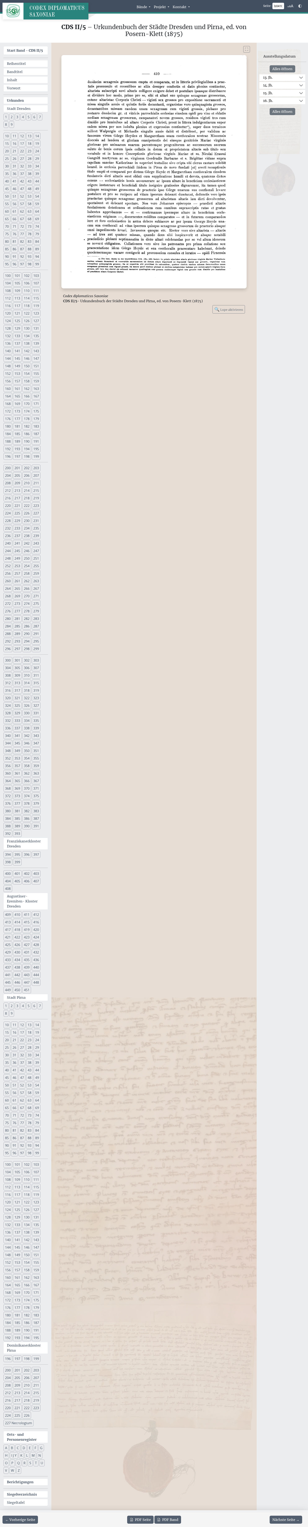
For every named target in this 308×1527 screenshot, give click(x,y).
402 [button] (27, 873)
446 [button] (17, 982)
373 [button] (17, 796)
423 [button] (27, 937)
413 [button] (8, 922)
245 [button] (17, 551)
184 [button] (8, 434)
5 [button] (29, 117)
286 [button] (27, 626)
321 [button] (17, 698)
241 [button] (17, 543)
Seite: (267, 6)
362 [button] (27, 773)
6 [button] (34, 117)
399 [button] (17, 862)
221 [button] (17, 505)
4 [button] (23, 117)
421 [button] (8, 937)
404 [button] (8, 881)
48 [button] (29, 188)
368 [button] (8, 788)
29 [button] (37, 158)
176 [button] (8, 418)
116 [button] (8, 305)
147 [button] (36, 358)
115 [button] (36, 298)
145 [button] (17, 358)
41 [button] (14, 181)
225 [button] (17, 513)
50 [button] (7, 196)
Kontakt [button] (180, 7)
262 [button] (27, 581)
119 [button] (36, 305)
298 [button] (27, 649)
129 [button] (17, 328)
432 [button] (36, 952)
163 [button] (36, 388)
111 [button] (36, 290)
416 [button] (36, 922)
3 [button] (17, 117)
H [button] (6, 1455)
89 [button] (37, 249)
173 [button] (17, 411)
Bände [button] (142, 7)
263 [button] (36, 581)
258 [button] (27, 573)
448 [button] (36, 982)
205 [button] (17, 475)
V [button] (6, 1470)
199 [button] (36, 456)
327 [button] (36, 705)
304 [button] (8, 668)
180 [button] (8, 426)
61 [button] (14, 211)
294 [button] (27, 641)
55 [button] (7, 204)
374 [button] (27, 796)
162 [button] (27, 388)
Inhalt (12, 80)
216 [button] (8, 498)
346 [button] (27, 743)
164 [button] (8, 396)
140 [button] (8, 351)
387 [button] (36, 818)
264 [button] (8, 588)
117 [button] (17, 305)
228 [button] (8, 520)
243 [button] (36, 543)
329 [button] (17, 713)
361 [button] (17, 773)
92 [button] (22, 256)
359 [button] (36, 766)
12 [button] (22, 136)
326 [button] (27, 705)
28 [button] (29, 158)
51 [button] (14, 196)
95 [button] (7, 264)
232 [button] (8, 528)
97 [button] (22, 264)
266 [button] (27, 588)
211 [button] (36, 483)
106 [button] (27, 283)
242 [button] (27, 543)
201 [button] (17, 468)
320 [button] (8, 698)
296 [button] (8, 649)
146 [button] (27, 358)
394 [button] (8, 854)
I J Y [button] (14, 1455)
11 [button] (14, 136)
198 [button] (27, 456)
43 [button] (29, 181)
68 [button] (29, 219)
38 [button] (29, 173)
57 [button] (22, 204)
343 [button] (36, 735)
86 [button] (14, 249)
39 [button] (37, 173)
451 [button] (27, 990)
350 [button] (27, 750)
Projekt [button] (160, 7)
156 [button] (8, 381)
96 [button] (14, 264)
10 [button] (7, 136)
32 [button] (22, 166)
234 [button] (27, 528)
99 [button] (37, 264)
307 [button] (36, 668)
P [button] (12, 1463)
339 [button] (36, 728)
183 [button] (36, 426)
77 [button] (22, 234)
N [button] (39, 1455)
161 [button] (17, 388)
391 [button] (36, 826)
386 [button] (27, 818)
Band (170, 1520)
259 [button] (36, 573)
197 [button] (17, 456)
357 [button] (17, 766)
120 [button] (8, 313)
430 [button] (17, 952)
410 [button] (17, 914)
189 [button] (17, 441)
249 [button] (17, 558)
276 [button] (8, 611)
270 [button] (27, 596)
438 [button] (17, 967)
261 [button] (17, 581)
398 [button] (8, 862)
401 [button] (17, 873)
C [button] (18, 1448)
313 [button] (17, 683)
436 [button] (36, 960)
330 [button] (27, 713)
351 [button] (36, 750)
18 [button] (29, 143)
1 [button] (6, 117)
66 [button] (14, 219)
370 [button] (27, 788)
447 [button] (27, 982)
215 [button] (36, 490)
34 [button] (37, 166)
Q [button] (18, 1463)
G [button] (41, 1448)
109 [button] (17, 290)
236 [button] (8, 535)
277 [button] (17, 611)
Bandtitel (14, 72)
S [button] (30, 1463)
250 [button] (27, 558)
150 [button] (27, 366)
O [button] (6, 1463)
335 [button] (36, 720)
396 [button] (27, 854)
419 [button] (27, 929)
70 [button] (7, 226)
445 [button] (8, 982)
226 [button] (27, 513)
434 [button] (17, 960)
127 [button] (36, 321)
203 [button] (36, 468)
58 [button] (29, 204)
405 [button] (17, 881)
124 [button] (8, 321)
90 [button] (7, 256)
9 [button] (12, 124)
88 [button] (29, 249)
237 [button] (17, 535)
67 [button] (22, 219)
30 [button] (7, 166)
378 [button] (27, 803)
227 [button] (36, 513)
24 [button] (37, 151)
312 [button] (8, 683)
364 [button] (8, 781)
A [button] (6, 1448)
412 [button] (36, 914)
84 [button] (37, 241)
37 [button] (22, 173)
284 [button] (8, 626)
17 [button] (22, 143)
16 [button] (14, 143)
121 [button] (17, 313)
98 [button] (29, 264)
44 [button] (37, 181)
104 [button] (8, 283)
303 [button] (36, 660)
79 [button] (37, 234)
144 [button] (8, 358)
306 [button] (27, 668)
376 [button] (8, 803)
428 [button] (36, 944)
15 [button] (7, 143)
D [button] (24, 1448)
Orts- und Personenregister (22, 1437)
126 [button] (27, 321)
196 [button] (8, 456)
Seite (143, 1520)
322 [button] (27, 698)
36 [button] (14, 173)
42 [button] (22, 181)
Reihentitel (16, 64)
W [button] (12, 1470)
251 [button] (36, 558)
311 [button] (36, 675)
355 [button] (36, 758)
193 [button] (17, 449)
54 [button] (37, 196)
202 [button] (27, 468)
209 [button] (17, 483)
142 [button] (27, 351)
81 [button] (14, 241)
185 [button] (17, 434)
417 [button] (8, 929)
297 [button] (17, 649)
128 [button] (8, 328)
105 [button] (17, 283)
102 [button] (27, 275)
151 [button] (36, 366)
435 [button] (27, 960)
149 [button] (17, 366)
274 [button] (27, 603)
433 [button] (8, 960)
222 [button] (27, 505)
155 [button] (36, 373)
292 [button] (8, 641)
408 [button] (8, 888)
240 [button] (8, 543)
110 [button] (27, 290)
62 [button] (22, 211)
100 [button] (8, 275)
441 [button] (8, 975)
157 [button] (17, 381)
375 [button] (36, 796)
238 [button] (27, 535)
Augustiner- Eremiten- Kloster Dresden (22, 901)
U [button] (42, 1463)
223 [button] (36, 505)
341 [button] (17, 735)
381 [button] (17, 811)
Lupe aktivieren (228, 309)
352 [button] (8, 758)
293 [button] (17, 641)
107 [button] (36, 283)
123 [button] (36, 313)
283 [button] (36, 618)
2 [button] (12, 117)
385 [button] (17, 818)
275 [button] (36, 603)
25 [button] (7, 158)
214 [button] (27, 490)
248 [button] (8, 558)
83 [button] (29, 241)
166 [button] (27, 396)
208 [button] (8, 483)
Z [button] (19, 1470)
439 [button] (27, 967)
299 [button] (36, 649)
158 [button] (27, 381)
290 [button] (27, 633)
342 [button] (27, 735)
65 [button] (7, 219)
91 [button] (14, 256)
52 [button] (22, 196)
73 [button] (29, 226)
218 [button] (27, 498)
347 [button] (36, 743)
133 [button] (17, 336)
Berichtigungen (20, 1482)
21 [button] (14, 151)
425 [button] (8, 944)
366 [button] (27, 781)
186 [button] (27, 434)
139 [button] (36, 343)
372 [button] (8, 796)
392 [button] (8, 833)
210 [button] (27, 483)
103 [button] (36, 275)
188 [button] (8, 441)
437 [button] (8, 967)
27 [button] (22, 158)
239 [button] (36, 535)
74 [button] (37, 226)
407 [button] (36, 881)
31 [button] (14, 166)
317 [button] (17, 690)
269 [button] (17, 596)
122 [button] (27, 313)
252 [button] (8, 566)
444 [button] (36, 975)
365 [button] (17, 781)
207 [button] (36, 475)
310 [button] (27, 675)
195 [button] (36, 449)
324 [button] (8, 705)
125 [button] (17, 321)
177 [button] (17, 418)
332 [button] (8, 720)
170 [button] (27, 403)
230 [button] (27, 520)
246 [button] (27, 551)
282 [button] (27, 618)
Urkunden (15, 100)
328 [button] (8, 713)
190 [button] (27, 441)
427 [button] (27, 944)
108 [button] (8, 290)
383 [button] (36, 811)
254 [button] (27, 566)
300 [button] (8, 660)
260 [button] (8, 581)
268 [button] (8, 596)
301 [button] (17, 660)
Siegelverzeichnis (22, 1494)
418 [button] (17, 929)
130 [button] (27, 328)
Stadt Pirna (16, 997)
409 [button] (8, 914)
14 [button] (37, 136)
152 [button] (8, 373)
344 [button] (8, 743)
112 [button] (8, 298)
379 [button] (36, 803)
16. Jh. (268, 101)
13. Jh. (268, 77)
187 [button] (36, 434)
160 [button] (8, 388)
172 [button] (8, 411)
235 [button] (36, 528)
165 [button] (17, 396)
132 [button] (8, 336)
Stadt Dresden (19, 109)
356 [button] (8, 766)
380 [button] (8, 811)
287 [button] (36, 626)
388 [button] (8, 826)
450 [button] (17, 990)
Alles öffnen (282, 69)
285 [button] (17, 626)
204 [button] (8, 475)
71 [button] (14, 226)
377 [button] (17, 803)
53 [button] (29, 196)
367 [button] (36, 781)
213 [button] (17, 490)
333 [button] (17, 720)
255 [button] (36, 566)
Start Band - (25, 50)
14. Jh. (268, 85)
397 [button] (36, 854)
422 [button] (17, 937)
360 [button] (8, 773)
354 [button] (27, 758)
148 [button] (8, 366)
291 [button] (36, 633)
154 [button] (27, 373)
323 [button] (36, 698)
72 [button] (22, 226)
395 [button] (17, 854)
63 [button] (29, 211)
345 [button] (17, 743)
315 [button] (36, 683)
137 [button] (17, 343)
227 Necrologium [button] (18, 1423)
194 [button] (27, 449)
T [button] (36, 1463)
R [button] (24, 1463)
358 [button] (27, 766)
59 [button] (37, 204)
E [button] (30, 1448)
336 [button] (8, 728)
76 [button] (14, 234)
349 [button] (17, 750)
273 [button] (17, 603)
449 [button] (8, 990)
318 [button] (27, 690)
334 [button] (27, 720)
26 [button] (14, 158)
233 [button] (17, 528)
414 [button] (17, 922)
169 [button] (17, 403)
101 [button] (17, 275)
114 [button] (27, 298)
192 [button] (8, 449)
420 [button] (36, 929)
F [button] (35, 1448)
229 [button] (17, 520)
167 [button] (36, 396)
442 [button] (17, 975)
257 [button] (17, 573)
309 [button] (17, 675)
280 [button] (8, 618)
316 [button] (8, 690)
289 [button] (17, 633)
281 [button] (17, 618)
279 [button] (36, 611)
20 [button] (7, 151)
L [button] (27, 1455)
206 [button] (27, 475)
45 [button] (7, 188)
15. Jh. (268, 93)
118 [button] (27, 305)
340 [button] (8, 735)
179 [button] (36, 418)
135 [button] (36, 336)
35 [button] (7, 173)
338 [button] (27, 728)
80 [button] (7, 241)
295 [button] (36, 641)
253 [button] (17, 566)
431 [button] (27, 952)
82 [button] (22, 241)
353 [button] (17, 758)
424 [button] (36, 937)
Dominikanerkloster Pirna (24, 1347)
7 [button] (40, 117)
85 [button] (7, 249)
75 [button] (7, 234)
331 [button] (36, 713)
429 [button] (8, 952)
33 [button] (29, 166)
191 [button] (36, 441)
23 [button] (29, 151)
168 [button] (8, 403)
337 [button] (17, 728)
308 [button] (8, 675)
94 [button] (37, 256)
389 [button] (17, 826)
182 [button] (27, 426)
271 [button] (36, 596)
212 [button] (8, 490)
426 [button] (17, 944)
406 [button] (27, 881)
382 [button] (27, 811)
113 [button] (17, 298)
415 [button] (27, 922)
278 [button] (27, 611)
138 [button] (27, 343)
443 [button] (27, 975)
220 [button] (8, 505)
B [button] (12, 1448)
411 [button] (27, 914)
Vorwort (14, 88)
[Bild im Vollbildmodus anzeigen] (246, 49)
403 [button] (36, 873)
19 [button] (37, 143)
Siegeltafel (16, 1502)
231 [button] (36, 520)
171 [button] (36, 403)
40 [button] (7, 181)
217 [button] (17, 498)
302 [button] (27, 660)
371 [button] (36, 788)
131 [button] (36, 328)
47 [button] (22, 188)
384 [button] (8, 818)
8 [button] (6, 124)
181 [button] (17, 426)
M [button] (33, 1455)
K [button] (21, 1455)
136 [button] (8, 343)
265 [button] (17, 588)
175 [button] (36, 411)
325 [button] (17, 705)
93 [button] (29, 256)
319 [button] (36, 690)
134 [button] (27, 336)
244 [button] (8, 551)
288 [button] (8, 633)
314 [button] (27, 683)
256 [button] (8, 573)
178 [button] (27, 418)
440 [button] (36, 967)
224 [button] (8, 513)
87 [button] (22, 249)
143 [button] (36, 351)
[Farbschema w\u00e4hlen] (300, 6)
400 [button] (8, 873)
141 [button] (17, 351)
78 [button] (29, 234)
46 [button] (14, 188)
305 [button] (17, 668)
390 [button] (27, 826)
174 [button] (27, 411)
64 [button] (37, 211)
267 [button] (36, 588)
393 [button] (17, 833)
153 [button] (17, 373)
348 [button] (8, 750)
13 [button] (29, 136)
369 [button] (17, 788)
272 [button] (8, 603)
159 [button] (36, 381)
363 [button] (36, 773)
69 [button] (37, 219)
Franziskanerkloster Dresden (24, 843)
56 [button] (14, 204)
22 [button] (22, 151)
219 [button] (36, 498)
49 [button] (37, 188)
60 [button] (7, 211)
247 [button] (36, 551)
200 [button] (8, 468)
